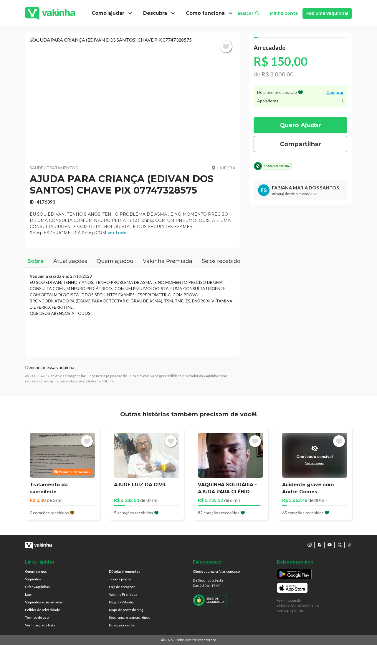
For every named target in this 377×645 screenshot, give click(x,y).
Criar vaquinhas (37, 587)
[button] (132, 97)
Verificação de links (40, 625)
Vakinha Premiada (123, 594)
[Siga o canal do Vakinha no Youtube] (329, 544)
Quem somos (36, 571)
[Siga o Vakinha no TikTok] (349, 544)
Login (29, 594)
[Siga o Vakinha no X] (339, 544)
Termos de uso (37, 617)
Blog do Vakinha (121, 602)
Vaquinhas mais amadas (44, 602)
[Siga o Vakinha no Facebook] (319, 544)
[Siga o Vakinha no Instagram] (309, 544)
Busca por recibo (122, 625)
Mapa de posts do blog (126, 610)
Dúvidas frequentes (124, 571)
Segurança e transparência (130, 617)
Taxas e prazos (120, 579)
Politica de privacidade (42, 610)
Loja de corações (122, 587)
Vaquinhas (33, 579)
